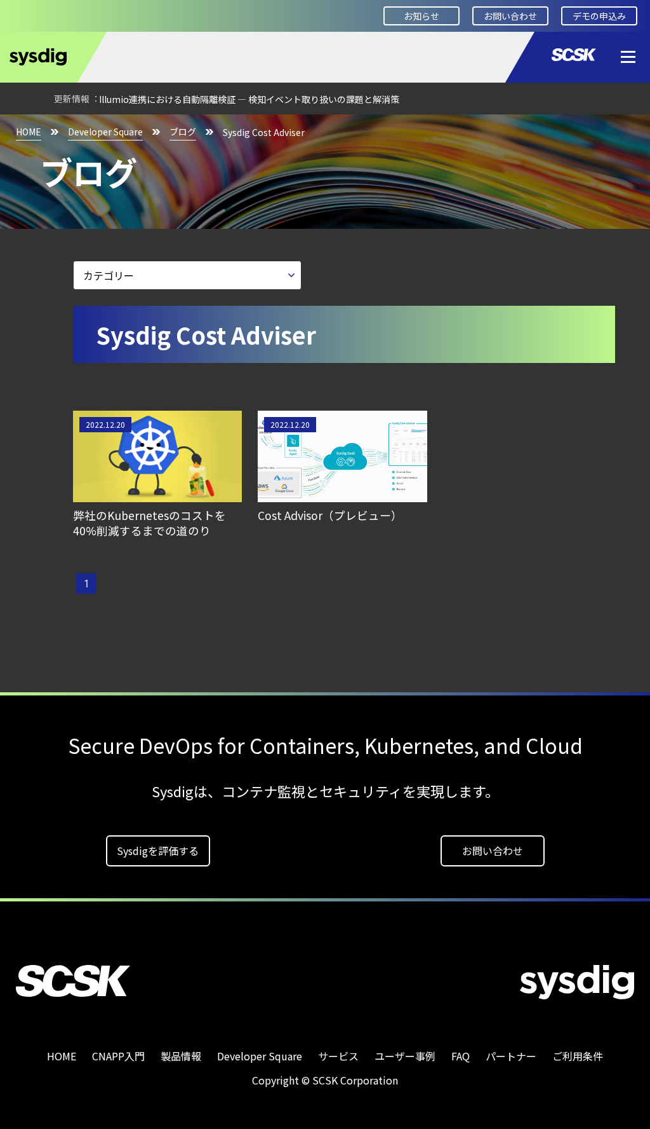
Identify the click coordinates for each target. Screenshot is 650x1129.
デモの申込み (599, 16)
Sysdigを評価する (158, 850)
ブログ (182, 131)
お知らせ (421, 16)
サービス (338, 1056)
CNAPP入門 (118, 1056)
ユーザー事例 (405, 1056)
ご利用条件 (577, 1056)
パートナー (511, 1056)
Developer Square (105, 131)
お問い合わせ (510, 16)
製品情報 (181, 1056)
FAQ (460, 1056)
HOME (28, 131)
